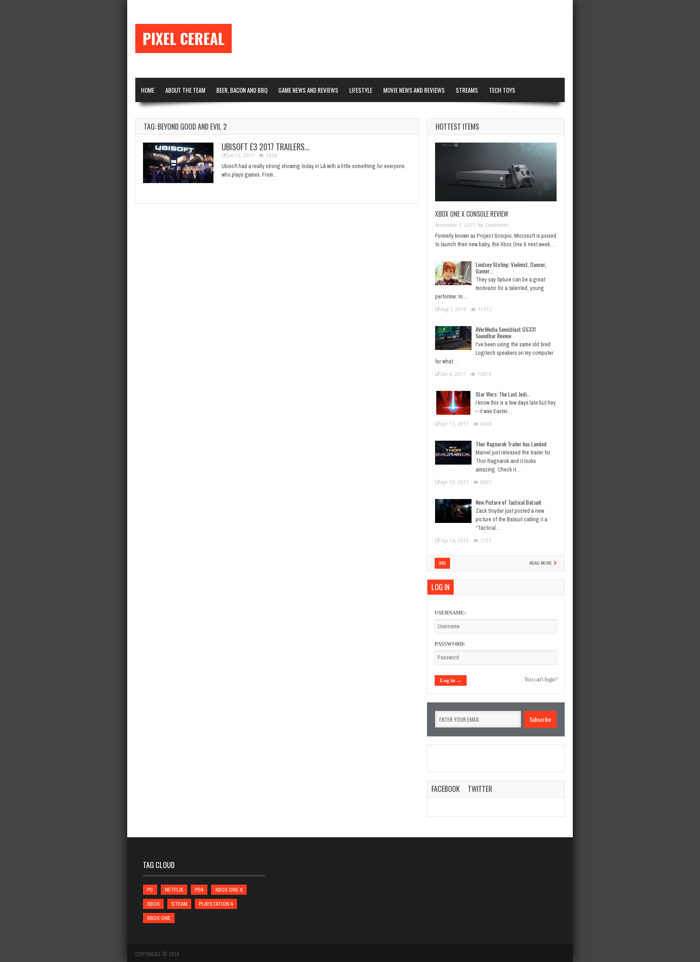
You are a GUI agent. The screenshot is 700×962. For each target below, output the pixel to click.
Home (147, 89)
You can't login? (540, 679)
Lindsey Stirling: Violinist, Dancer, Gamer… (511, 267)
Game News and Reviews (308, 89)
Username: (450, 613)
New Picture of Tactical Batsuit (509, 502)
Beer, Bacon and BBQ (241, 89)
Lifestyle (360, 89)
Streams (467, 89)
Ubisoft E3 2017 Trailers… (265, 147)
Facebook (445, 788)
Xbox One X (229, 889)
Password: (450, 644)
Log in (440, 587)
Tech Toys (502, 89)
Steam (179, 903)
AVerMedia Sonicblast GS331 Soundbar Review (506, 332)
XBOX (153, 903)
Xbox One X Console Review (471, 214)
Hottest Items (457, 126)
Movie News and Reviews (414, 89)
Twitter (480, 788)
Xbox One (159, 918)
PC (150, 889)
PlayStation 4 (216, 903)
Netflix (174, 889)
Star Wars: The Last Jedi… (503, 394)
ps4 (199, 889)
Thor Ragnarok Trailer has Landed (511, 443)
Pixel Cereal (183, 38)
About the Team (185, 89)
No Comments (493, 225)
